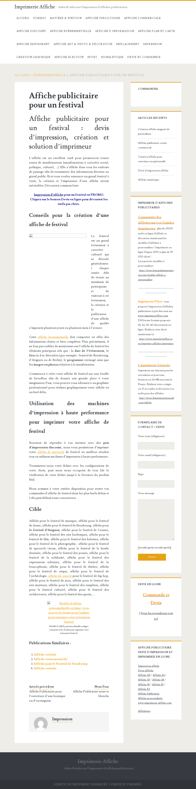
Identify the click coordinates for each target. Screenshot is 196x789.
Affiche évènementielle (70, 31)
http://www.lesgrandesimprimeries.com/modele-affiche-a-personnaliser (156, 275)
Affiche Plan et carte (156, 31)
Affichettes (144, 711)
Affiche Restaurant (33, 44)
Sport (92, 57)
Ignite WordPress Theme (78, 784)
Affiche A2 (159, 675)
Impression (152, 44)
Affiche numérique (148, 179)
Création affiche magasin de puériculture (154, 131)
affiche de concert (60, 576)
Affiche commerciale (142, 18)
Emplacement (127, 44)
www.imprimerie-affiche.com (155, 702)
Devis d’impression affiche (153, 170)
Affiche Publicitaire (102, 18)
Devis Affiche (146, 670)
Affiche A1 (144, 684)
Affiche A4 (158, 679)
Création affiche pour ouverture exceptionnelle (152, 159)
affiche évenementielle (53, 337)
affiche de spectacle (51, 452)
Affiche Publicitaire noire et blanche (91, 694)
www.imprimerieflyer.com (153, 315)
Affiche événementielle (51, 659)
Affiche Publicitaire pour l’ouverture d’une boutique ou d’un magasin (47, 696)
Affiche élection (69, 57)
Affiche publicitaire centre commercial (152, 145)
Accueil (23, 18)
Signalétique (112, 57)
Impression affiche (148, 666)
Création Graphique (33, 57)
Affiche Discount (31, 31)
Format (39, 18)
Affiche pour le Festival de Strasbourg (60, 664)
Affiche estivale (45, 654)
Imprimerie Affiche (35, 7)
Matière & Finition (66, 18)
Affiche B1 (158, 684)
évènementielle (50, 75)
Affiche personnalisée (150, 698)
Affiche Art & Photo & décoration (83, 44)
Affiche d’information (114, 31)
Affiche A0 (144, 675)
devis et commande (144, 57)
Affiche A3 (144, 679)
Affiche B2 (144, 689)
